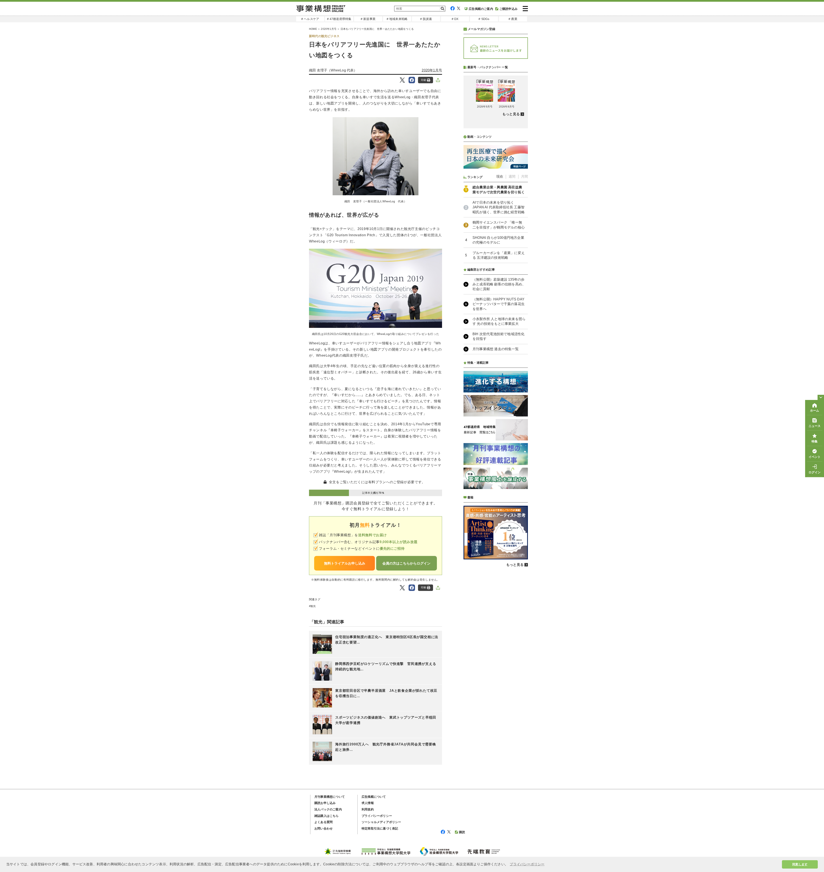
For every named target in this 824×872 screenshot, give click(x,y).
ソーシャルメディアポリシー (381, 822)
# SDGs (484, 19)
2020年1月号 (328, 28)
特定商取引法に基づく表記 (380, 828)
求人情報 (368, 802)
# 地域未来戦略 (397, 19)
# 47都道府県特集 (339, 19)
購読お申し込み (325, 802)
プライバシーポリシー (377, 815)
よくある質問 (323, 822)
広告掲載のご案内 (481, 8)
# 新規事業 (368, 19)
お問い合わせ (323, 828)
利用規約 (368, 809)
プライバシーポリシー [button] (527, 864)
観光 (313, 606)
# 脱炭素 (426, 19)
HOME (313, 28)
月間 (524, 176)
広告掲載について (374, 796)
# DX (455, 19)
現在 (499, 176)
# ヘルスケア (310, 19)
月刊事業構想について (329, 796)
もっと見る (511, 114)
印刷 (423, 80)
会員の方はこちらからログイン (406, 563)
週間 (512, 176)
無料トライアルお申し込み (344, 563)
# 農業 (513, 19)
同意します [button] (799, 864)
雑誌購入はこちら (326, 815)
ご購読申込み (508, 8)
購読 (462, 832)
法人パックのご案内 (328, 809)
